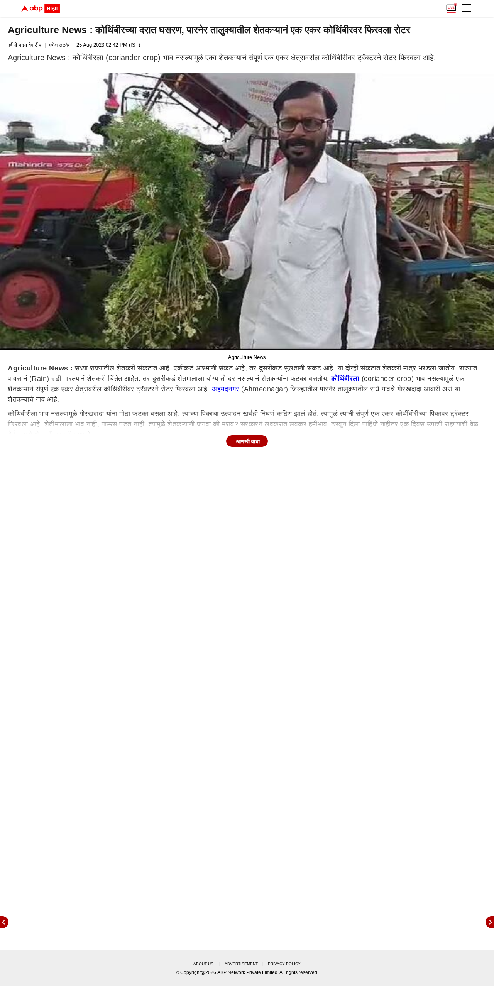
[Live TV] (451, 6)
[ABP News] (490, 922)
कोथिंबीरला (345, 378)
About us (203, 964)
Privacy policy (284, 964)
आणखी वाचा (248, 441)
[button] (466, 8)
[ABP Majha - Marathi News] (40, 8)
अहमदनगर (225, 389)
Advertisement (241, 964)
